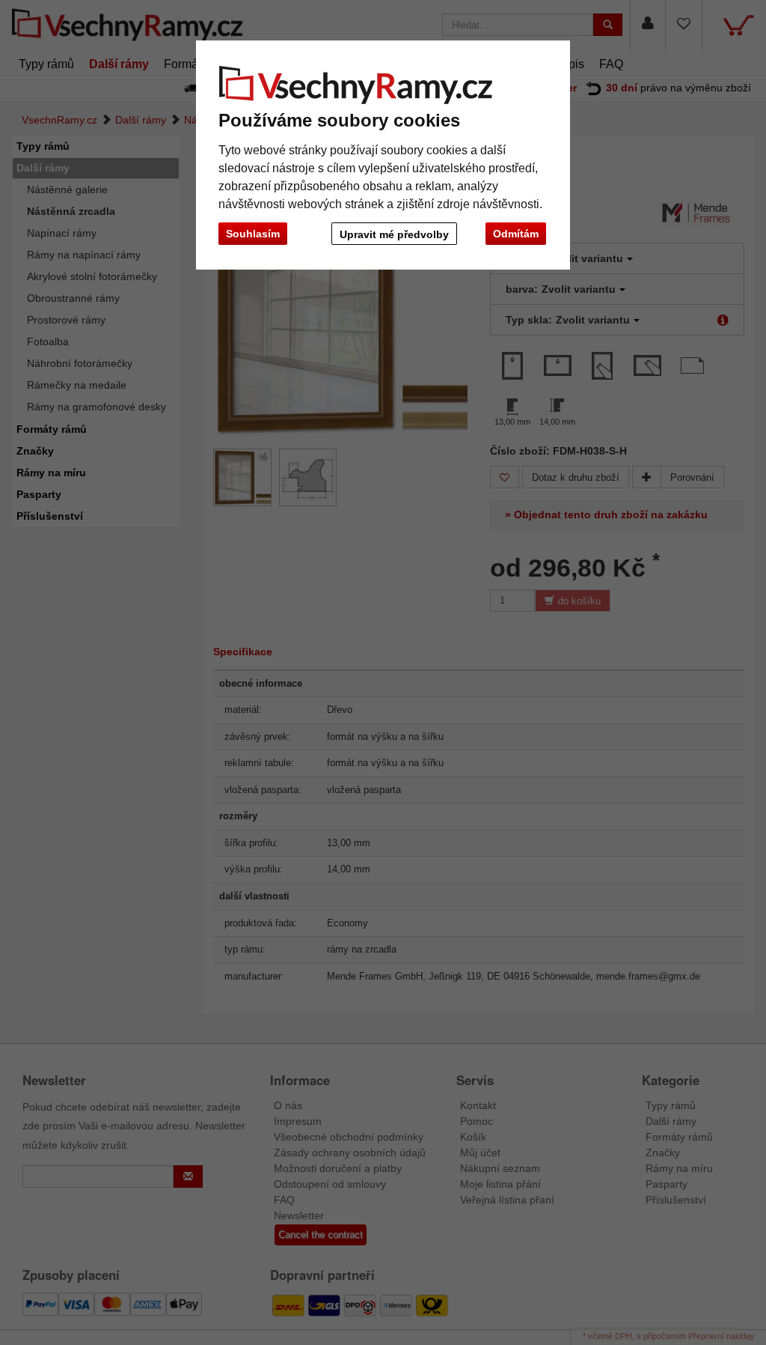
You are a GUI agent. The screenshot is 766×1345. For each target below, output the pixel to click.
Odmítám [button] (516, 234)
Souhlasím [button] (253, 234)
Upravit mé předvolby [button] (394, 234)
